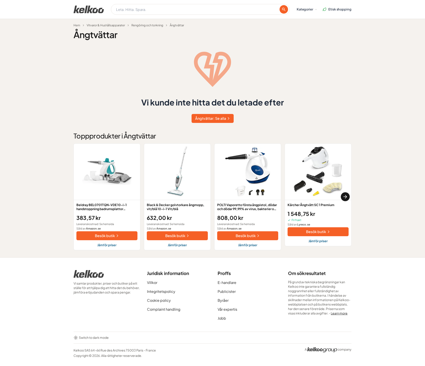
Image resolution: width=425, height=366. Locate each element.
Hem (77, 25)
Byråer (223, 300)
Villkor (152, 282)
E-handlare (227, 282)
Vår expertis (227, 309)
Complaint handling (163, 309)
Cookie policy (159, 300)
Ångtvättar (177, 25)
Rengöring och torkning (147, 25)
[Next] (345, 196)
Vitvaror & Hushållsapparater (106, 25)
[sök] (284, 9)
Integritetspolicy (161, 291)
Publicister (227, 291)
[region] (212, 197)
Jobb (222, 318)
